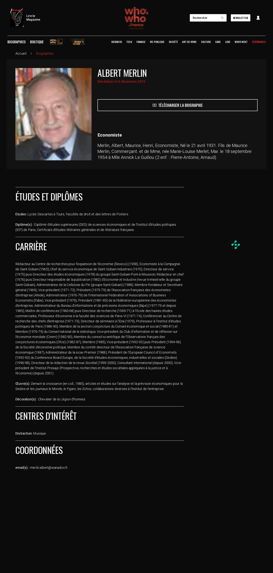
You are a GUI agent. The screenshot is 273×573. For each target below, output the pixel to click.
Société (173, 42)
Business (116, 42)
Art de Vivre (189, 42)
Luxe (227, 42)
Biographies (16, 41)
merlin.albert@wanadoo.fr (48, 468)
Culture (206, 42)
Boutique (37, 41)
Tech (129, 42)
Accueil (20, 53)
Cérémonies (259, 42)
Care (218, 42)
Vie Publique (157, 42)
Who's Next (241, 42)
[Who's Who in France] (136, 18)
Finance (140, 42)
